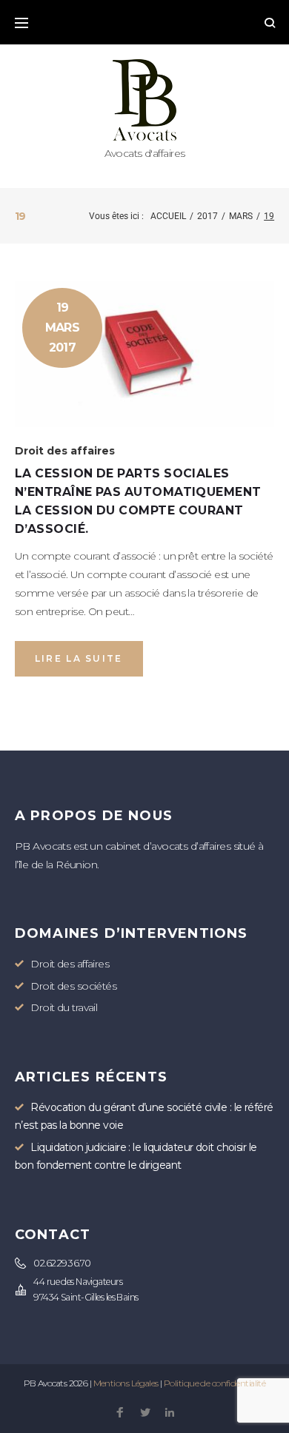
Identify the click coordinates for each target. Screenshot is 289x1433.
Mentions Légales (126, 1383)
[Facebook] (119, 1414)
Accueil (168, 216)
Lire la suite (79, 658)
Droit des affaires (65, 450)
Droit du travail (63, 1007)
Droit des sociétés (73, 986)
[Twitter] (145, 1414)
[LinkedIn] (169, 1413)
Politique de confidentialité (214, 1383)
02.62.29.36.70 (61, 1263)
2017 (207, 216)
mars (241, 216)
